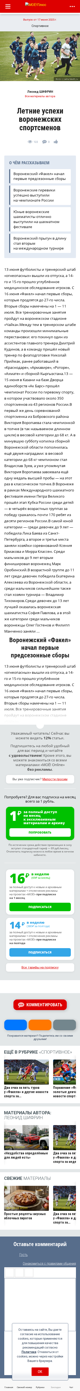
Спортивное (62, 1147)
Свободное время (16, 1208)
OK (40, 1371)
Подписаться (40, 907)
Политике (29, 1352)
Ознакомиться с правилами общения (49, 1264)
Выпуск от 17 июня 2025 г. (40, 19)
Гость (23, 1255)
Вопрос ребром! (15, 1147)
